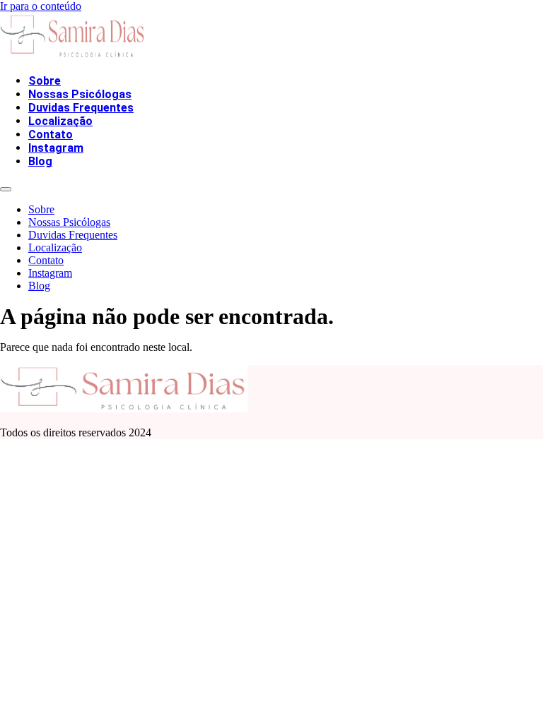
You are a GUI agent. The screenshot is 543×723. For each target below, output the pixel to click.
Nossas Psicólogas (80, 94)
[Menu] (5, 189)
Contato (50, 134)
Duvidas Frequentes (81, 107)
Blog (40, 161)
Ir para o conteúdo (40, 6)
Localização (60, 121)
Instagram (55, 148)
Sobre (44, 81)
